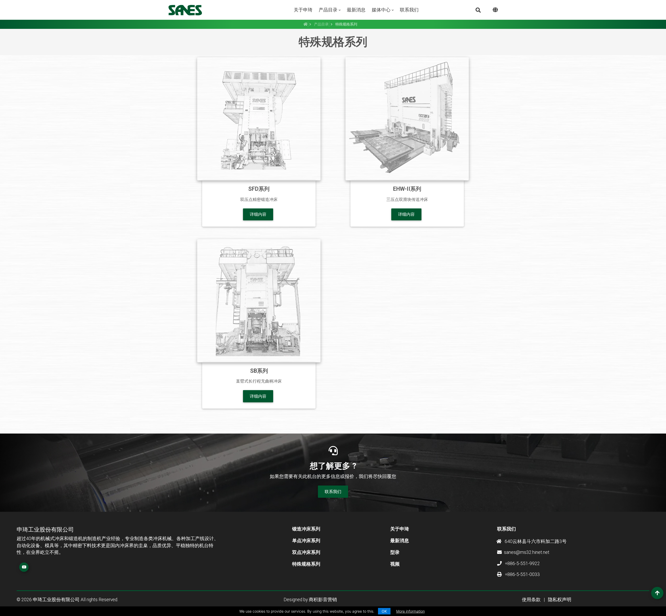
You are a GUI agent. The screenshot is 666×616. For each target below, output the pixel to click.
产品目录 (328, 9)
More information (410, 611)
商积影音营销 (323, 599)
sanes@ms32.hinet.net (526, 552)
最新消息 (356, 9)
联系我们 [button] (333, 491)
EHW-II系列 (407, 189)
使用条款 (531, 599)
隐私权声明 (559, 599)
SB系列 (259, 371)
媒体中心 (381, 9)
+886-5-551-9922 (522, 563)
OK (384, 611)
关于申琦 (303, 9)
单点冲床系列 (306, 540)
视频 (395, 564)
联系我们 (409, 9)
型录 (395, 552)
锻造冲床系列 (306, 529)
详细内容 (258, 214)
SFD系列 (259, 189)
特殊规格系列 (306, 564)
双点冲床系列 (306, 552)
